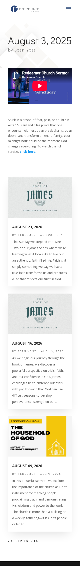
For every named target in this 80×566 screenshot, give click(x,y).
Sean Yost (25, 50)
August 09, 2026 (27, 465)
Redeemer (27, 234)
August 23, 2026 (27, 226)
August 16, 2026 (27, 343)
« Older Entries (23, 541)
